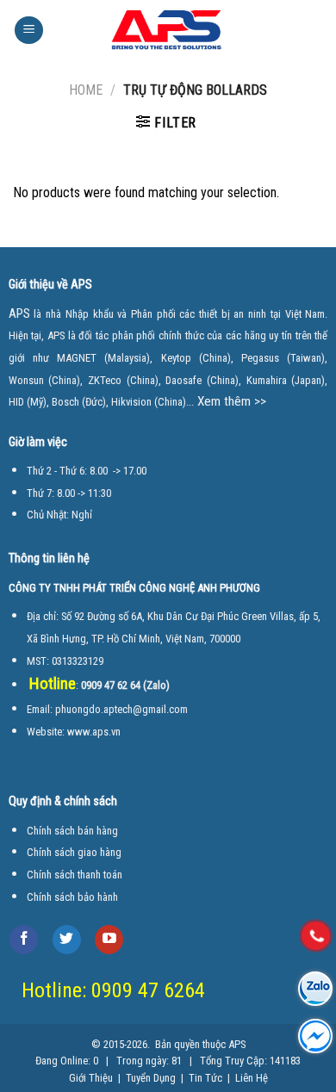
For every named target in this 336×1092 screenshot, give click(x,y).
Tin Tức (205, 1077)
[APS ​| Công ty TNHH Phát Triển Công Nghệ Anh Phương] (183, 30)
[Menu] (29, 30)
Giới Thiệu (91, 1077)
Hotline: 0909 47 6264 (113, 990)
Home (86, 90)
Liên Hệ (250, 1077)
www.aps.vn (94, 731)
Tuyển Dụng (151, 1077)
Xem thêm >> (231, 401)
